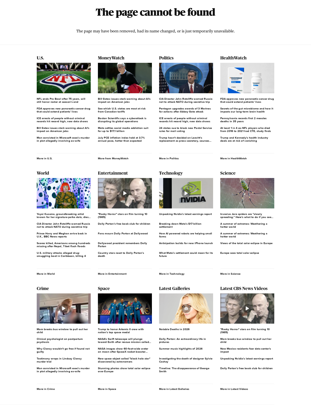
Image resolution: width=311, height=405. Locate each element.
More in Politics (169, 158)
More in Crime (46, 389)
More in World (46, 273)
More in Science (230, 273)
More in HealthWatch (233, 158)
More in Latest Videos (234, 389)
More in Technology (171, 273)
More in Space (107, 389)
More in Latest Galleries (174, 389)
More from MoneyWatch (113, 158)
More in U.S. (45, 158)
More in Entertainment (112, 273)
